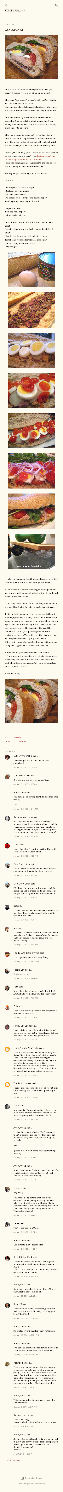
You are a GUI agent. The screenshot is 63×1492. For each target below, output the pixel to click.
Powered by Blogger (33, 1478)
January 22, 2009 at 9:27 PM (25, 1354)
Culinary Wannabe (22, 756)
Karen (16, 1105)
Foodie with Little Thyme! (26, 953)
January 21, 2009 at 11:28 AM (25, 998)
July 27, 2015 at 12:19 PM (23, 1454)
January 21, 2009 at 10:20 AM (26, 961)
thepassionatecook (23, 817)
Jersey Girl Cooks (22, 1025)
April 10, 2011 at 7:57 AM (23, 1426)
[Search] (56, 4)
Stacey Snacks (15, 10)
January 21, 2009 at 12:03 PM (25, 1017)
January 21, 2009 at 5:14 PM (25, 1215)
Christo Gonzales (22, 775)
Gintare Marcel (39, 1483)
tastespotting (44, 156)
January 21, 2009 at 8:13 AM (25, 784)
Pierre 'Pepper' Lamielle (25, 1048)
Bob (15, 1006)
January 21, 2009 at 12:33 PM (25, 1075)
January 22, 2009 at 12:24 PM (26, 1335)
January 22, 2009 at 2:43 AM (25, 1296)
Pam (15, 986)
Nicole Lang (19, 970)
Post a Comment (13, 1460)
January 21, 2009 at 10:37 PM (25, 1249)
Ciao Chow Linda (21, 864)
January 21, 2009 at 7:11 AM (25, 767)
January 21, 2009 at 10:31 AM (25, 978)
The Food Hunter (22, 1083)
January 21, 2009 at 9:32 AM (25, 875)
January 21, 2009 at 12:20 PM (25, 1040)
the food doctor (21, 1415)
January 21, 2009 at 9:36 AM (25, 898)
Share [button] (7, 737)
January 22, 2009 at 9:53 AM (25, 1318)
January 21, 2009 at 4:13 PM (25, 1157)
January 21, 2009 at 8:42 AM (25, 809)
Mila (15, 928)
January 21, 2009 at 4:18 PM (25, 1180)
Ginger (16, 1188)
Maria (16, 844)
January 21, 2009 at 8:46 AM (25, 836)
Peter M (17, 1304)
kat (15, 906)
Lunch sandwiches (18, 741)
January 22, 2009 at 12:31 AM (25, 1276)
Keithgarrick (19, 1363)
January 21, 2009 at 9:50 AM (25, 945)
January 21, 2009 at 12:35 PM (25, 1097)
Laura (16, 1223)
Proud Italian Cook (22, 1257)
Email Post (16, 737)
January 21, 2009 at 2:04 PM (25, 1119)
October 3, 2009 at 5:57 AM (25, 1407)
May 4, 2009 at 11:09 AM (23, 1387)
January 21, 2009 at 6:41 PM (25, 1232)
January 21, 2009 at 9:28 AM (25, 856)
